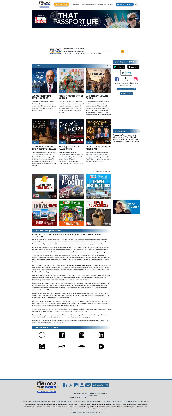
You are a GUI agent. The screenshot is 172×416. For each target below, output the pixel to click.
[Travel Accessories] (98, 213)
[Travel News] (44, 213)
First (93, 171)
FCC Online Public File (77, 401)
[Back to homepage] (45, 387)
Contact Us (93, 395)
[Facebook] (62, 335)
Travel (37, 66)
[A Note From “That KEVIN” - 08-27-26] (44, 80)
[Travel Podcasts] (71, 186)
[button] (122, 51)
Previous (99, 171)
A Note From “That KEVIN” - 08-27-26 (41, 97)
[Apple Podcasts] (42, 346)
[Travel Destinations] (98, 186)
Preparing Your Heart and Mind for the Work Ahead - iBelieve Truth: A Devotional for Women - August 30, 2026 (126, 138)
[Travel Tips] (71, 213)
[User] (82, 386)
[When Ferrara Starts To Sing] (98, 80)
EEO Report (65, 401)
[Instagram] (81, 335)
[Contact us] (87, 385)
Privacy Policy (45, 401)
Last (109, 171)
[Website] (42, 335)
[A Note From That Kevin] (44, 186)
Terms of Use (55, 401)
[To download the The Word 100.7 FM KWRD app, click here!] (119, 67)
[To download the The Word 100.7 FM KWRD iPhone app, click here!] (133, 67)
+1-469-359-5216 (101, 393)
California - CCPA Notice (31, 401)
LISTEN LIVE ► (61, 4)
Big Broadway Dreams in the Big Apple (98, 148)
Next (105, 171)
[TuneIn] (61, 346)
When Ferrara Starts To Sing (97, 97)
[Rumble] (101, 346)
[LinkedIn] (101, 335)
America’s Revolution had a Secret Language (44, 148)
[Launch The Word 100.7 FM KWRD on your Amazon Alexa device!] (126, 73)
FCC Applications (126, 401)
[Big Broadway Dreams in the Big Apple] (98, 131)
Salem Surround (138, 401)
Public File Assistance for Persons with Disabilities (102, 401)
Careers (146, 401)
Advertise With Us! (126, 93)
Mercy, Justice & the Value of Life (69, 148)
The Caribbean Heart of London (71, 97)
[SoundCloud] (81, 346)
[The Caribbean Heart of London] (71, 80)
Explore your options (125, 89)
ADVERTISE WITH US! (124, 4)
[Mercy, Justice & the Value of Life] (71, 131)
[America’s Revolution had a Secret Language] (44, 131)
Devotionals (120, 131)
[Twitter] (126, 79)
